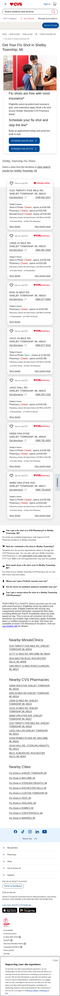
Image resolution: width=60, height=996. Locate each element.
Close (55, 960)
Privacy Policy (33, 990)
